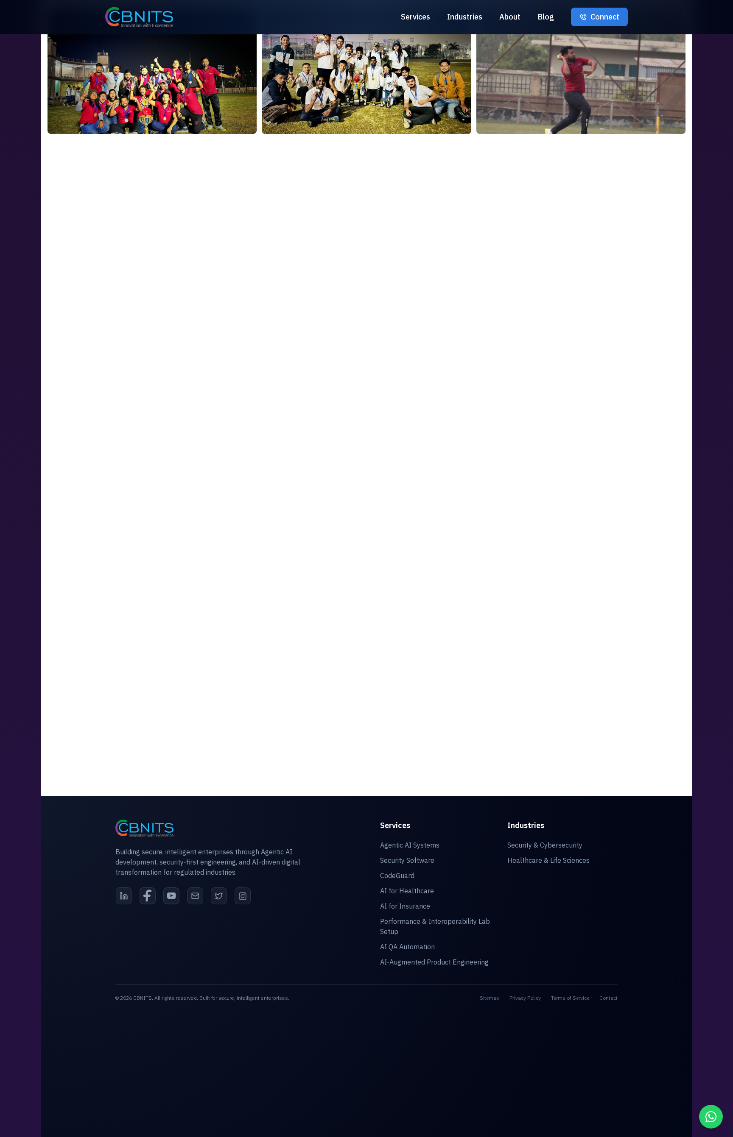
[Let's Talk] (711, 1117)
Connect (604, 17)
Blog (545, 17)
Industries (464, 17)
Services (415, 17)
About (509, 17)
